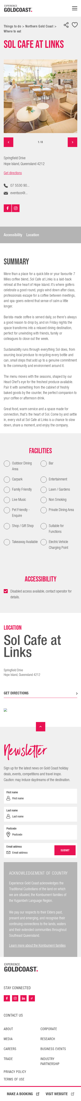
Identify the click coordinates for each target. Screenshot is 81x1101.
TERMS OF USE (14, 1079)
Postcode (11, 828)
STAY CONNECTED (17, 988)
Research (47, 1039)
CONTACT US (13, 1015)
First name (12, 792)
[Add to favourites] (75, 25)
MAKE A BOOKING (20, 1094)
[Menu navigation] (74, 8)
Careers (10, 1049)
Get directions (13, 173)
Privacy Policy (15, 1072)
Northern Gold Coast (39, 26)
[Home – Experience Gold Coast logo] (21, 967)
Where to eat (12, 31)
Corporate (48, 1029)
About (8, 1029)
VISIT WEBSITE (57, 1094)
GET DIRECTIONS (16, 693)
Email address (14, 846)
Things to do (12, 26)
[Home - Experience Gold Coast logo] (18, 8)
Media (8, 1039)
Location (32, 235)
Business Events (53, 1049)
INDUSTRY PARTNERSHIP (50, 1061)
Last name (12, 810)
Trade (8, 1059)
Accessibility (13, 235)
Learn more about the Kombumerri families (37, 945)
